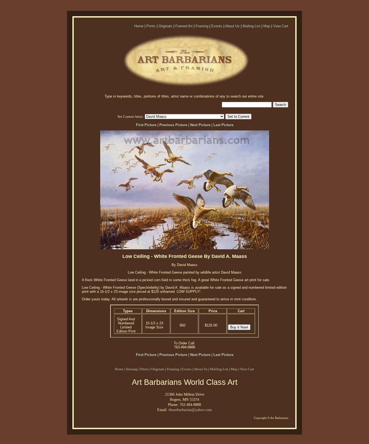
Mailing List (251, 26)
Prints (151, 26)
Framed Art (184, 26)
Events (216, 26)
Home (138, 26)
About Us (232, 26)
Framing (202, 26)
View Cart (280, 26)
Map (266, 26)
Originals (165, 26)
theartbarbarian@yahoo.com (190, 410)
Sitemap (132, 369)
